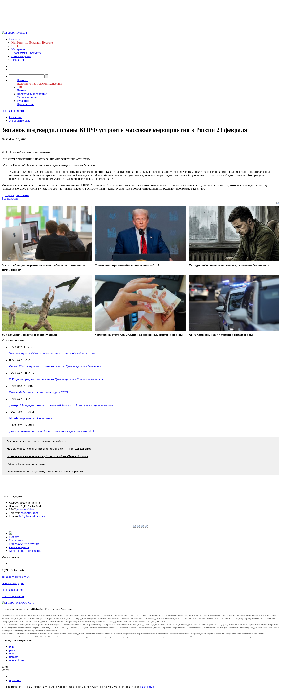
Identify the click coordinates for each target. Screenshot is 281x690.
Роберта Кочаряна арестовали (26, 463)
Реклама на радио (13, 583)
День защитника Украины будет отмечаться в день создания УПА (52, 431)
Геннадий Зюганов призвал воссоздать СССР (39, 392)
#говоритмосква (19, 120)
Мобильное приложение (25, 550)
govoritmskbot (25, 509)
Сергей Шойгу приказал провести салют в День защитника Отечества (55, 366)
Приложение (25, 104)
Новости (14, 39)
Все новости (10, 198)
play (11, 646)
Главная (7, 110)
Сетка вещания (21, 56)
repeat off (15, 680)
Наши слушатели (13, 596)
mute (12, 653)
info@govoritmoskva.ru (33, 516)
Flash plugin (147, 686)
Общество (15, 117)
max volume (16, 660)
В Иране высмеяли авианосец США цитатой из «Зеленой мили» (47, 456)
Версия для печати (17, 195)
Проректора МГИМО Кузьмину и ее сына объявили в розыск (45, 471)
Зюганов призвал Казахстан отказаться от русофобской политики (52, 353)
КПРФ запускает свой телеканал (30, 418)
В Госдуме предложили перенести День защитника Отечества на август (56, 379)
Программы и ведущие (26, 52)
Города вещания (12, 589)
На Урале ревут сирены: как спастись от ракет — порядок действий (49, 448)
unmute (13, 656)
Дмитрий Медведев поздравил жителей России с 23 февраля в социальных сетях (62, 405)
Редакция (17, 59)
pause (12, 650)
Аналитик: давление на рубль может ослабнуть (36, 440)
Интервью (18, 49)
